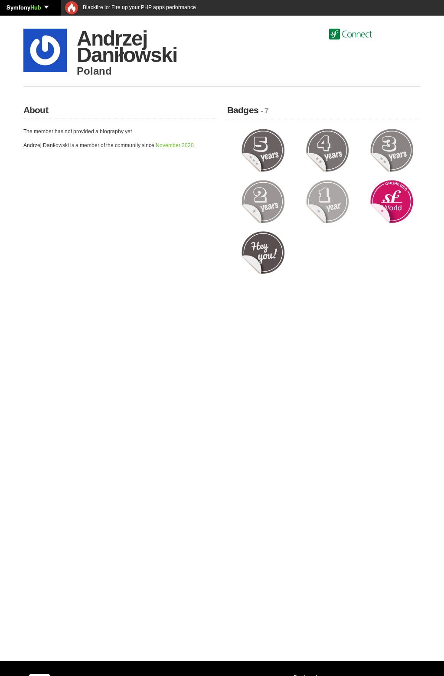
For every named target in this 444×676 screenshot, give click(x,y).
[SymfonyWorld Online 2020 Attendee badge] (391, 201)
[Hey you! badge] (263, 252)
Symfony (24, 7)
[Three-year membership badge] (391, 150)
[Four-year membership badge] (327, 150)
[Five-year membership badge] (263, 150)
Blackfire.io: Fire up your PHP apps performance (139, 7)
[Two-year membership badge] (263, 201)
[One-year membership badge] (327, 201)
